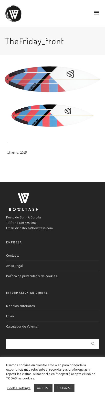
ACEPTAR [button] (43, 388)
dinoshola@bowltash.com (34, 228)
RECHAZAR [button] (64, 388)
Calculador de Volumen (22, 326)
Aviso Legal (14, 265)
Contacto (13, 255)
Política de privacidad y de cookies (31, 276)
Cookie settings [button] (19, 388)
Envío (10, 316)
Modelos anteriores (20, 306)
